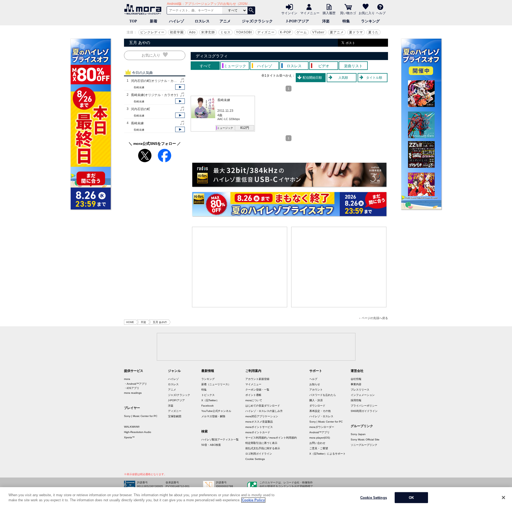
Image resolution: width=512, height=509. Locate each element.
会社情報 (356, 378)
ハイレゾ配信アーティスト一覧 (220, 439)
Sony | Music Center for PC (140, 416)
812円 (244, 128)
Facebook (207, 405)
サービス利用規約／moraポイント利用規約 (271, 437)
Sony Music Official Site (365, 439)
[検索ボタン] (251, 10)
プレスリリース (360, 389)
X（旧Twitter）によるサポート (327, 453)
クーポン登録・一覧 (257, 389)
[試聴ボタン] (180, 87)
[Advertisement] (240, 267)
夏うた (373, 32)
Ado (192, 32)
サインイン (289, 12)
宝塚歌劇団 (174, 416)
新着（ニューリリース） (216, 384)
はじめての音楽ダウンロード (262, 405)
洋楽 (326, 21)
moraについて (253, 400)
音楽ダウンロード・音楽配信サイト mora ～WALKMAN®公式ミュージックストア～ (144, 9)
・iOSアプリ (131, 388)
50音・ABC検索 (211, 444)
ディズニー (266, 32)
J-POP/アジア (297, 21)
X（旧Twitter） (210, 400)
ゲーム (302, 32)
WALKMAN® (131, 426)
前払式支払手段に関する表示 (262, 448)
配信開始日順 (312, 77)
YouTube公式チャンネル (216, 410)
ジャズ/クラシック (257, 21)
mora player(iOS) (319, 437)
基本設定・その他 (320, 410)
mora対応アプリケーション (261, 416)
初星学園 (177, 32)
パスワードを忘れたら (322, 394)
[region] (256, 498)
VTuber (318, 32)
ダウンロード (317, 405)
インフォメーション (363, 394)
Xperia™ (129, 437)
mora (127, 378)
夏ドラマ (356, 32)
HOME (130, 322)
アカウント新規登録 (257, 378)
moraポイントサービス (259, 427)
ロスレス (202, 21)
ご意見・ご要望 (318, 448)
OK (411, 498)
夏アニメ (337, 32)
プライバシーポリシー (364, 405)
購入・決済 (316, 400)
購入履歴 (329, 12)
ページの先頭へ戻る (375, 318)
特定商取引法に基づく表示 (261, 443)
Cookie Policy (253, 500)
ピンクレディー (152, 32)
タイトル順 (374, 77)
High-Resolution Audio (137, 432)
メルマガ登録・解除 (213, 416)
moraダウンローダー (321, 427)
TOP (133, 21)
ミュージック (225, 127)
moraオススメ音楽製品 (259, 421)
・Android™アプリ (135, 383)
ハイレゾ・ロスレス (321, 416)
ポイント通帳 (253, 394)
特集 (346, 21)
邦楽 (143, 322)
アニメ (225, 21)
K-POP (285, 32)
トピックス (208, 394)
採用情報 (356, 400)
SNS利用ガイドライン (364, 410)
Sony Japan (358, 434)
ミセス (225, 32)
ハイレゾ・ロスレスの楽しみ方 (264, 410)
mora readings (133, 392)
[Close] (503, 497)
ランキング (370, 21)
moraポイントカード (257, 432)
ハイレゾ (176, 21)
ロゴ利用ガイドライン (258, 453)
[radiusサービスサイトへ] (289, 175)
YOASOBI (244, 32)
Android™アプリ (319, 432)
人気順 (343, 77)
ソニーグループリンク (364, 444)
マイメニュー (309, 12)
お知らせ (314, 384)
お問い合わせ (317, 443)
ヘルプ (381, 12)
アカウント (316, 389)
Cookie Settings (255, 459)
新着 (153, 21)
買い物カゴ (348, 12)
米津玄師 (208, 32)
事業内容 (356, 384)
